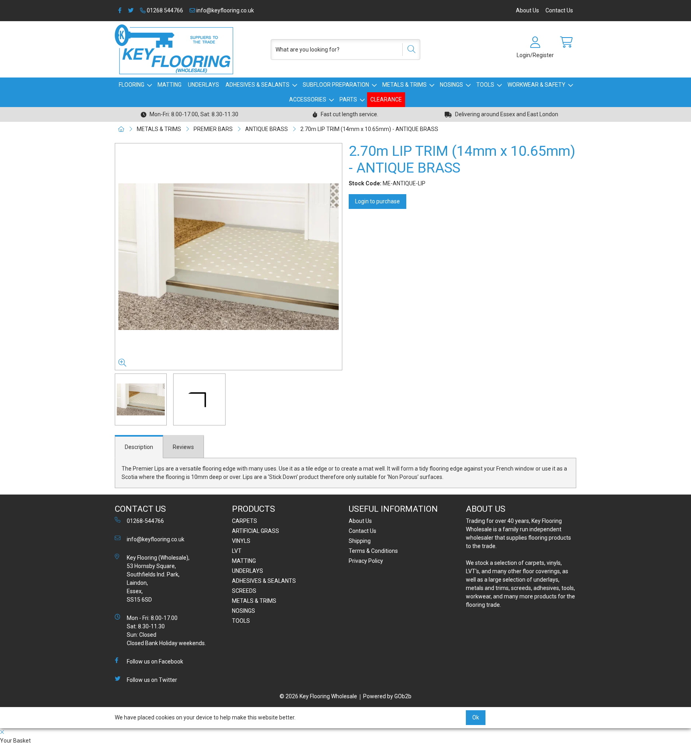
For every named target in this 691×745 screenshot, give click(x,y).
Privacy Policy (366, 561)
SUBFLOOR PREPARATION (336, 84)
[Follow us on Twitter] (131, 10)
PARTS (348, 99)
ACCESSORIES (307, 99)
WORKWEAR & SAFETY (536, 84)
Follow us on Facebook (155, 661)
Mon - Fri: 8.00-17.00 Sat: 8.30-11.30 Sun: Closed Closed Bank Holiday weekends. (166, 630)
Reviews (183, 447)
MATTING (170, 84)
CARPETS (244, 521)
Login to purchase (377, 201)
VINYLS (241, 541)
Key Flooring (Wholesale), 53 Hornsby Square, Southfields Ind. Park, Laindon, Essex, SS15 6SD (158, 578)
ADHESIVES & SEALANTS (258, 84)
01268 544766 (164, 10)
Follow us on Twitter (152, 680)
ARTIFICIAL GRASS (255, 531)
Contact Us (559, 10)
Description (139, 447)
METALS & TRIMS (404, 84)
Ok (475, 717)
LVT (237, 551)
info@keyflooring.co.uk (224, 10)
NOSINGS (451, 84)
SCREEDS (244, 591)
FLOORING (131, 84)
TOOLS (485, 84)
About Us (527, 10)
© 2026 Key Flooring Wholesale (318, 696)
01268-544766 (145, 521)
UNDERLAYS (203, 84)
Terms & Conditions (373, 551)
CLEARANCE (386, 99)
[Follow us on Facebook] (120, 10)
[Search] (408, 49)
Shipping (360, 541)
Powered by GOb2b (387, 696)
